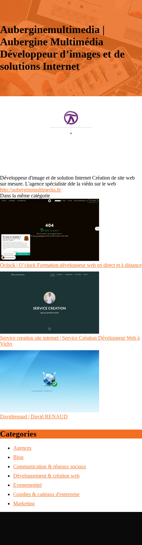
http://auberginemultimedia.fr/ (30, 189)
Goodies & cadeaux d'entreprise (46, 494)
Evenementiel (27, 485)
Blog (18, 457)
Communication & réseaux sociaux (49, 466)
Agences (22, 448)
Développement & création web (46, 476)
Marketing (24, 503)
